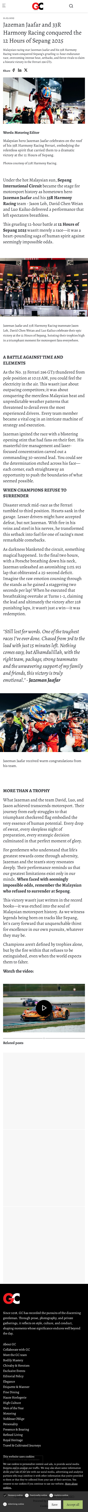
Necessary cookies (15, 1495)
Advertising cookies (16, 1504)
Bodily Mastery (13, 1360)
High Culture (12, 1403)
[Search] (71, 6)
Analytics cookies (61, 1495)
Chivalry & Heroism (16, 1365)
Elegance (9, 1381)
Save (55, 1504)
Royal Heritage (13, 1440)
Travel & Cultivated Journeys (22, 1445)
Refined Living (13, 1435)
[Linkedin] (20, 70)
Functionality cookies (38, 1495)
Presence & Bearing (16, 1429)
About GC (9, 1344)
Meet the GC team (15, 1355)
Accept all (73, 1504)
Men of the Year (13, 1408)
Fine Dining (11, 1392)
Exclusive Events (14, 1371)
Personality (10, 1424)
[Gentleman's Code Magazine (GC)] (37, 6)
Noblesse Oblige (13, 1419)
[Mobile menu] (4, 6)
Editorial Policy (13, 1376)
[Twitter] (26, 70)
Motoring (9, 1413)
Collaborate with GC (16, 1349)
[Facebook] (13, 70)
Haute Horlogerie (14, 1397)
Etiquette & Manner (16, 1387)
